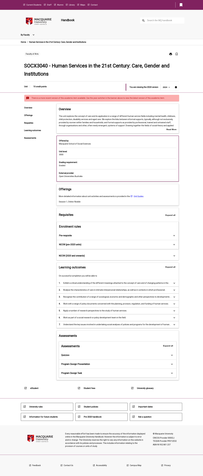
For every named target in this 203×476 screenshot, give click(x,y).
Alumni (60, 5)
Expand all (170, 215)
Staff (49, 5)
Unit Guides (138, 196)
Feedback (36, 465)
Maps (82, 5)
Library (72, 5)
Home (23, 42)
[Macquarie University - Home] (39, 22)
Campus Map (135, 465)
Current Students (33, 5)
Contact (94, 5)
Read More (171, 129)
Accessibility (101, 465)
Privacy (167, 465)
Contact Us (68, 465)
